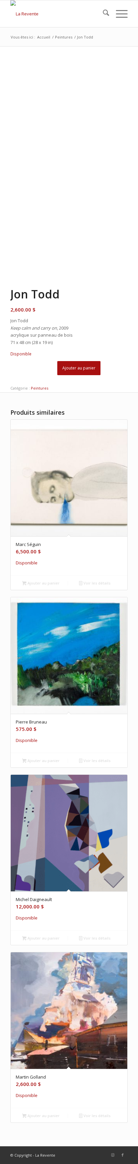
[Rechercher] (102, 13)
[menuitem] (102, 13)
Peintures (39, 388)
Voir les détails (96, 583)
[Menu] (118, 13)
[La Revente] (57, 13)
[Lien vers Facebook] (123, 1155)
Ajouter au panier (78, 368)
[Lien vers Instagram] (113, 1155)
